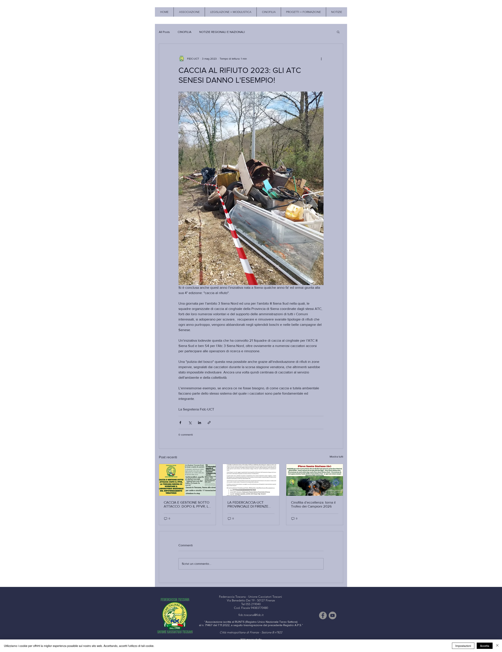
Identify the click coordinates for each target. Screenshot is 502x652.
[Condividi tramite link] (209, 422)
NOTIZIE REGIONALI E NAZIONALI (222, 32)
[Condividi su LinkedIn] (199, 422)
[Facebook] (323, 615)
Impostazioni (463, 646)
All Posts (164, 32)
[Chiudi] (497, 646)
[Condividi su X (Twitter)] (190, 422)
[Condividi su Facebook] (180, 422)
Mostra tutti (336, 456)
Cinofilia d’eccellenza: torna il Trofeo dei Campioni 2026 (313, 504)
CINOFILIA (184, 32)
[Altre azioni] (321, 58)
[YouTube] (332, 615)
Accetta (484, 646)
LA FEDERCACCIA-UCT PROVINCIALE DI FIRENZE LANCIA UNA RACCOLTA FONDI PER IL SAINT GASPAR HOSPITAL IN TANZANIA (250, 504)
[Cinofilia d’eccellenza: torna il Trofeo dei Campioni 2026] (314, 480)
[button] (338, 31)
